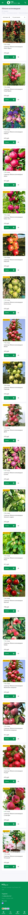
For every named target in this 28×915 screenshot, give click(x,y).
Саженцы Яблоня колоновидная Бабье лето (13, 217)
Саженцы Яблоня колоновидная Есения (13, 473)
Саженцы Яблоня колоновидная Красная (13, 601)
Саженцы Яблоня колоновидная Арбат (13, 175)
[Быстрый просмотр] (18, 57)
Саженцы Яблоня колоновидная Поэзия (13, 771)
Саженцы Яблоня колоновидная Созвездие (13, 814)
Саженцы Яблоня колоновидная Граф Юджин (13, 90)
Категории (5, 17)
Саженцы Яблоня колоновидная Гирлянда (13, 388)
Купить (7, 57)
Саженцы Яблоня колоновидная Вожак (13, 345)
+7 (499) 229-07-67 (6, 896)
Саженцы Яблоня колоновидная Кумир (13, 644)
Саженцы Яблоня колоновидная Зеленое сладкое (13, 516)
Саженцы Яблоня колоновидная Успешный (13, 857)
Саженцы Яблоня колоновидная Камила (13, 132)
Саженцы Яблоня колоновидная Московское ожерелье (13, 729)
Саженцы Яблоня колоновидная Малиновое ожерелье (13, 686)
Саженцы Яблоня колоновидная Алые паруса (13, 47)
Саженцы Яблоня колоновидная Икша (13, 558)
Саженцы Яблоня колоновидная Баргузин (13, 260)
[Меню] (2, 2)
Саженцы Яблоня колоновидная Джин (13, 431)
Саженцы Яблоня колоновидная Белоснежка (13, 303)
